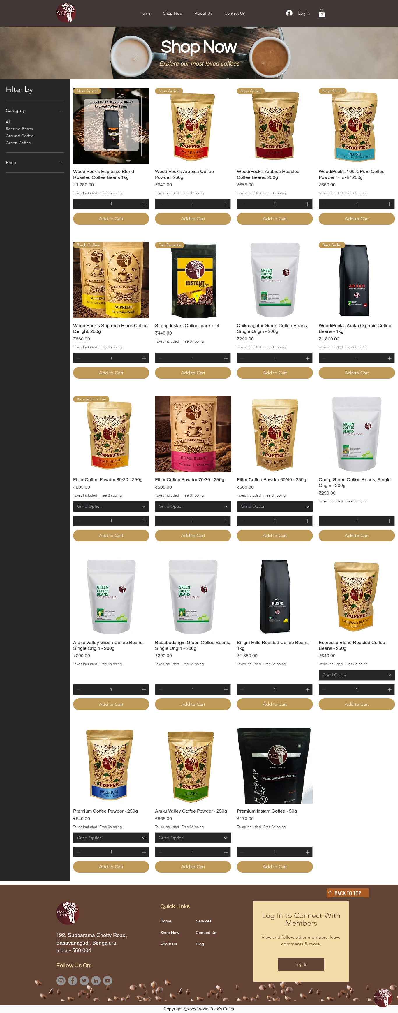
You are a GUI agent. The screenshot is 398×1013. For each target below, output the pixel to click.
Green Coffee (18, 142)
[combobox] (111, 506)
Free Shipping (111, 193)
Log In (301, 964)
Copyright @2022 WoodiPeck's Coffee (199, 1009)
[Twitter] (84, 980)
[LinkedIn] (96, 980)
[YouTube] (107, 980)
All (8, 122)
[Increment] (144, 204)
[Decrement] (77, 204)
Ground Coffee (20, 135)
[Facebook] (72, 980)
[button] (173, 13)
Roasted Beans (19, 128)
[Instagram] (61, 980)
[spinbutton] (111, 204)
